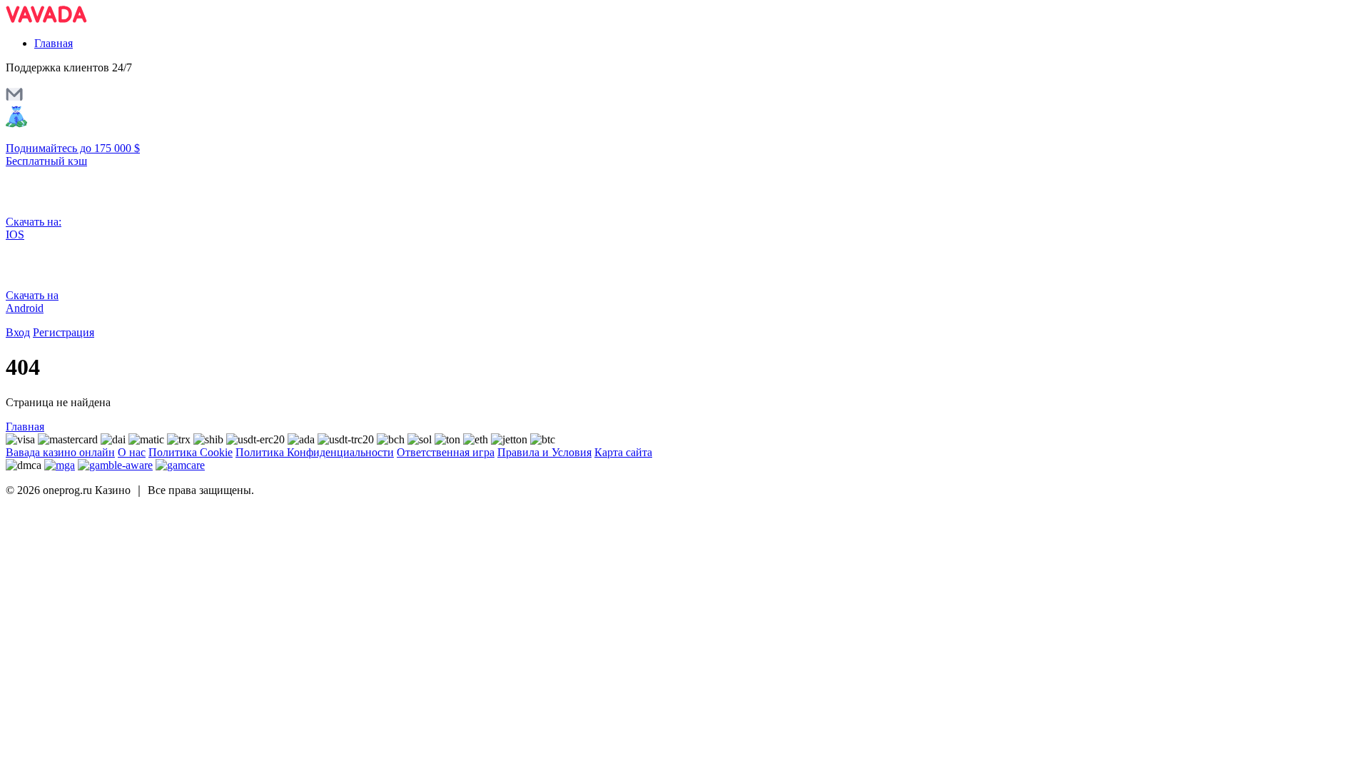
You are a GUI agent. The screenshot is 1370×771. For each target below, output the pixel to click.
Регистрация (63, 332)
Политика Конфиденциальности (314, 452)
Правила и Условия (544, 452)
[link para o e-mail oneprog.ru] (14, 99)
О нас (132, 452)
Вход (18, 332)
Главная (53, 43)
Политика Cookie (190, 452)
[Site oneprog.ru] (46, 19)
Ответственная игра (445, 452)
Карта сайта (623, 452)
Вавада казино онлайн (60, 452)
